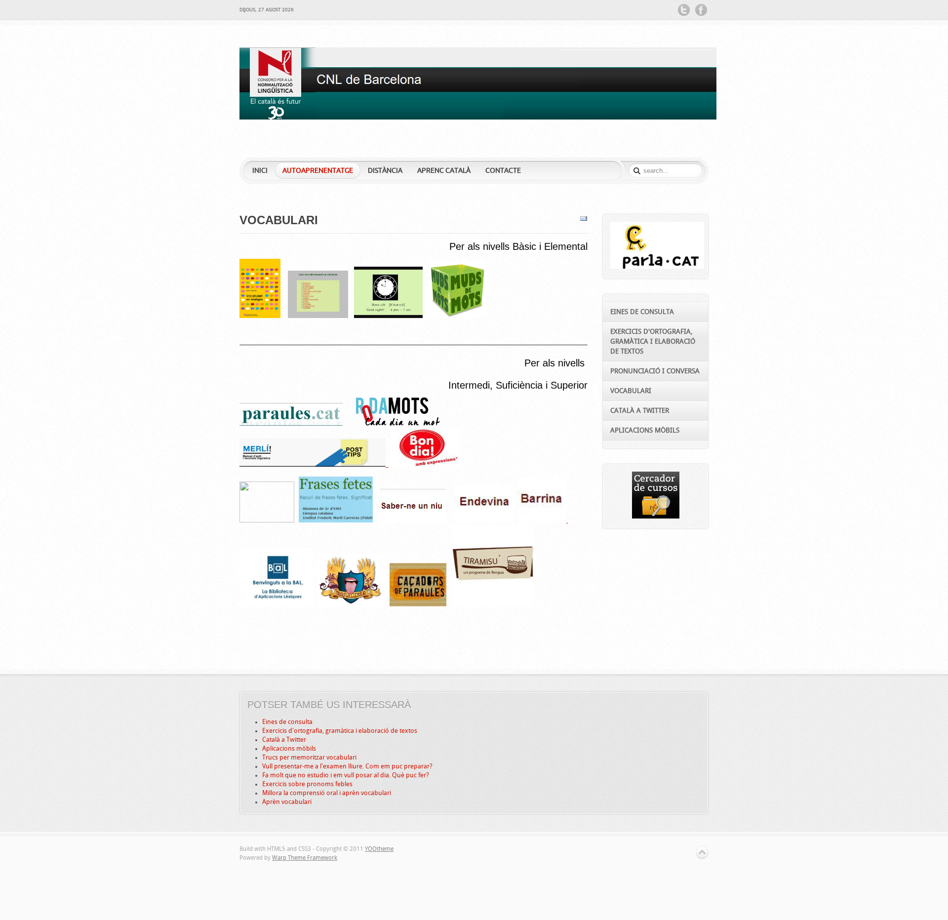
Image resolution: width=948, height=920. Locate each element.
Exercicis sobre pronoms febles (307, 784)
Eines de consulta (287, 722)
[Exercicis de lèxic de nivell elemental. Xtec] (318, 316)
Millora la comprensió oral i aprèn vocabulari (326, 793)
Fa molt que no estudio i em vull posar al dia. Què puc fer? (345, 775)
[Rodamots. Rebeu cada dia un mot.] (398, 423)
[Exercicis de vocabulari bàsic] (458, 316)
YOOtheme (379, 849)
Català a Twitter (284, 739)
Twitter (683, 10)
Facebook (701, 10)
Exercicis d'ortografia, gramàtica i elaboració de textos (339, 730)
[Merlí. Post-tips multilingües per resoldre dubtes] (314, 464)
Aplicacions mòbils (289, 748)
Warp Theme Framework (304, 858)
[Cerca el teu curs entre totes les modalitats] (655, 516)
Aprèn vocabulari (287, 802)
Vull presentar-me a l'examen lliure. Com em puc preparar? (347, 766)
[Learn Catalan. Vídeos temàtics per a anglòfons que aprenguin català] (388, 316)
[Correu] (584, 220)
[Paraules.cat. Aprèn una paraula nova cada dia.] (291, 423)
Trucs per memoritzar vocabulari (309, 757)
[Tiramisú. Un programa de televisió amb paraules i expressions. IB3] (493, 604)
